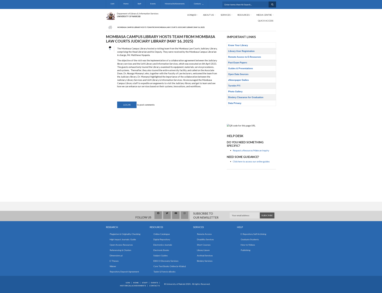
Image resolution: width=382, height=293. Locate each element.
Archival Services (205, 255)
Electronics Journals (162, 244)
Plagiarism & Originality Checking (125, 234)
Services (226, 15)
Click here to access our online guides (251, 161)
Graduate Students (250, 239)
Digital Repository (161, 239)
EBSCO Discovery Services (165, 261)
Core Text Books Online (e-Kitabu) (169, 266)
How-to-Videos (248, 244)
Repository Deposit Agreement (124, 271)
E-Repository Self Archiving (253, 234)
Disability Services (205, 239)
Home (125, 4)
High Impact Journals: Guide (123, 239)
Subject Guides (160, 255)
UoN (112, 4)
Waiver (113, 266)
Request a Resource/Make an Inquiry (251, 150)
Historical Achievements (175, 4)
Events (153, 4)
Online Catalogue (161, 234)
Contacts (197, 4)
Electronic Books (161, 250)
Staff (139, 4)
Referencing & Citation (120, 250)
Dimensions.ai (116, 255)
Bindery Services (204, 261)
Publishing (245, 250)
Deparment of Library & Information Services (137, 13)
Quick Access (265, 20)
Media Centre (264, 15)
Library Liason (203, 250)
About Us (208, 15)
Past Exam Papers (237, 62)
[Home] (110, 15)
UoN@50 (191, 15)
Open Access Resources (121, 244)
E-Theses (114, 261)
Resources (243, 15)
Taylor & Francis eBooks (164, 271)
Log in (126, 104)
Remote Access (204, 234)
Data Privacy (234, 103)
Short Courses (204, 244)
